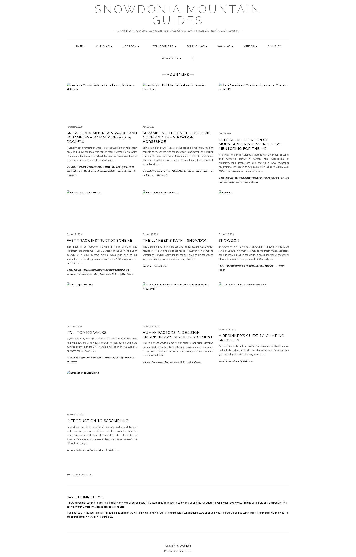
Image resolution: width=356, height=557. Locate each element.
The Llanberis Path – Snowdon (175, 241)
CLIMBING (103, 46)
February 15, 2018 (150, 234)
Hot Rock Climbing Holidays (246, 178)
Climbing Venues (226, 178)
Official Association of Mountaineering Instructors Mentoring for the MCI (250, 144)
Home (79, 46)
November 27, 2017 (75, 414)
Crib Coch (71, 167)
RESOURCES (170, 58)
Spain (102, 274)
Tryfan (100, 171)
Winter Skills (109, 171)
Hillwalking (81, 167)
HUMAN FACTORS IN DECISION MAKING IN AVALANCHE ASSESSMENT (178, 335)
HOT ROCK (130, 46)
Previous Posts (82, 474)
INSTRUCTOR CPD (162, 46)
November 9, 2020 (74, 126)
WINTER (249, 46)
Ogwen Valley (72, 171)
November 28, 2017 (227, 329)
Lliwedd (90, 167)
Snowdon (93, 171)
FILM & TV (274, 46)
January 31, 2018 (74, 326)
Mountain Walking (102, 167)
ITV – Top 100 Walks (86, 333)
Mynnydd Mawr (127, 167)
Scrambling (196, 46)
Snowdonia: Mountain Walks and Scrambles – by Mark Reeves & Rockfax (102, 137)
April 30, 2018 (225, 133)
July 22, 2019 (148, 126)
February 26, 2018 (74, 234)
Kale (188, 545)
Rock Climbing (225, 182)
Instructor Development (268, 178)
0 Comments (162, 175)
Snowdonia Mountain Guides (178, 15)
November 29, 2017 (151, 326)
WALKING (224, 46)
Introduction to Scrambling (97, 421)
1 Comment (72, 361)
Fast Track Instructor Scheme (99, 241)
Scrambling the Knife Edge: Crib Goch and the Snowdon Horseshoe (177, 137)
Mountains (115, 167)
